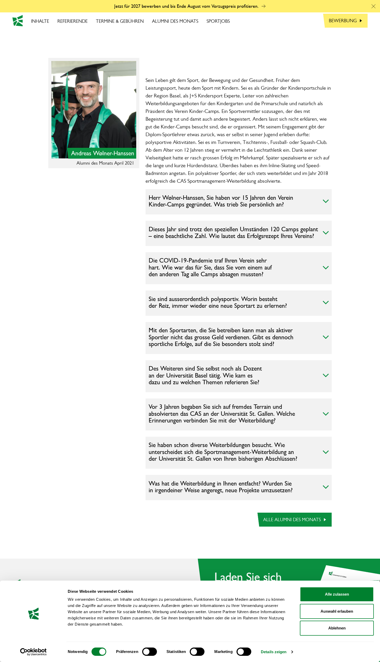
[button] (373, 6)
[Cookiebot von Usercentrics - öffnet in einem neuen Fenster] (33, 652)
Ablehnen (337, 628)
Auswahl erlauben (337, 611)
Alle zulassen (337, 594)
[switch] (149, 652)
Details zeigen (273, 652)
